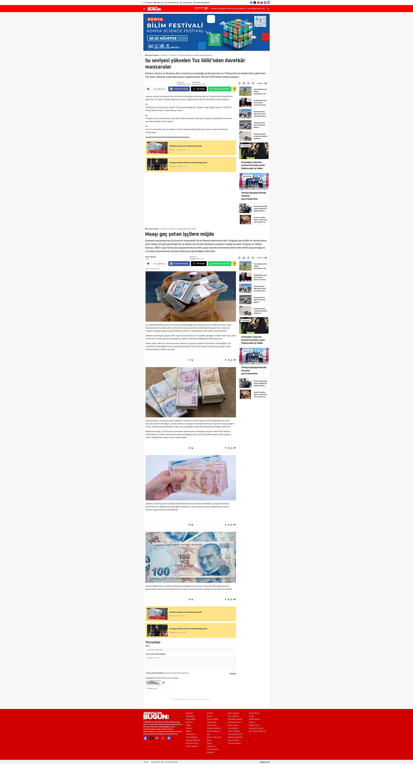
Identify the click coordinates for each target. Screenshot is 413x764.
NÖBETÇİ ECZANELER (202, 2)
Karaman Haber (192, 743)
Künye (251, 716)
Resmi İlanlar (254, 713)
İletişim (252, 722)
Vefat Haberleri (192, 746)
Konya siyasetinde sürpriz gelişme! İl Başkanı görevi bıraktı (260, 208)
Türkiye (189, 728)
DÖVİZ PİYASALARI (173, 2)
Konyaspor (190, 716)
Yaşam (209, 743)
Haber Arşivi (254, 725)
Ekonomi (171, 229)
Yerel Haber (211, 722)
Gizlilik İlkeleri (254, 719)
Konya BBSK (191, 719)
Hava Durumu (233, 740)
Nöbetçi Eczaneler (235, 737)
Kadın (209, 740)
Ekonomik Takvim (235, 734)
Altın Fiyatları (233, 728)
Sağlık (188, 725)
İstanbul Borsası (234, 722)
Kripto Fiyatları (234, 731)
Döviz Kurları (233, 725)
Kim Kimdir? (191, 734)
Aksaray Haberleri (193, 740)
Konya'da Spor (213, 749)
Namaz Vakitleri (234, 743)
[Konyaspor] (254, 150)
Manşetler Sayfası (235, 719)
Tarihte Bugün (191, 737)
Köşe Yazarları (233, 713)
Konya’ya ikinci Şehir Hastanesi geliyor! (259, 125)
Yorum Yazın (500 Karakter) (156, 654)
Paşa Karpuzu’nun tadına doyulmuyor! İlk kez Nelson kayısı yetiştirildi (260, 91)
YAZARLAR (149, 2)
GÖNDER (233, 674)
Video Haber (212, 725)
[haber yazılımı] (265, 762)
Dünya (209, 716)
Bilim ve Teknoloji (214, 737)
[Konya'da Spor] (254, 181)
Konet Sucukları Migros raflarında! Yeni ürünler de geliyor (260, 219)
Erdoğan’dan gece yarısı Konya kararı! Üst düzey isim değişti (260, 102)
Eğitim (188, 731)
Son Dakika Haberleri (257, 731)
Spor (209, 734)
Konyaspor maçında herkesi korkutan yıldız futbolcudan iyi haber (253, 165)
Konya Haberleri (213, 731)
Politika (210, 713)
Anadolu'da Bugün (153, 55)
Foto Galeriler (233, 716)
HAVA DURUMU (187, 2)
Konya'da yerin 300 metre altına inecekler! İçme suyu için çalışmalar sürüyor (260, 114)
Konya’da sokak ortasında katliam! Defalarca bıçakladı (260, 136)
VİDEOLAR (160, 2)
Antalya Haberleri (214, 728)
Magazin (210, 752)
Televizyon (211, 746)
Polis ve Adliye (212, 719)
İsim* (148, 646)
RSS (147, 762)
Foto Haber (172, 55)
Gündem (189, 713)
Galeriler (164, 55)
